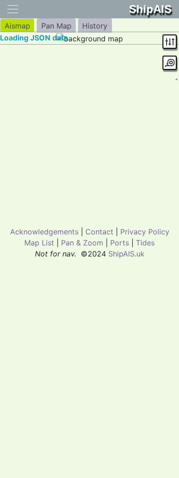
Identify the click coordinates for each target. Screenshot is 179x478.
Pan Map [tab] (56, 25)
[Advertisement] (89, 133)
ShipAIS (150, 9)
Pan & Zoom (82, 242)
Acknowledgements (44, 231)
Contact (99, 231)
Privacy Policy (144, 231)
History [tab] (94, 25)
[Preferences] (169, 41)
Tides (145, 242)
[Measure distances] (169, 63)
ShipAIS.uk (126, 253)
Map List (39, 242)
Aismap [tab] (17, 25)
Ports (119, 242)
